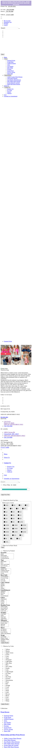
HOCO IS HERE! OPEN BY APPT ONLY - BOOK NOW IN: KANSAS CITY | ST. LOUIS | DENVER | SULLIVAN (16, 3)
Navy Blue (9, 666)
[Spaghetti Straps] (5, 639)
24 (6, 518)
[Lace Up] (5, 579)
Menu (2, 54)
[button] (5, 57)
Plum (7, 682)
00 (14, 505)
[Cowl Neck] (5, 614)
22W (7, 528)
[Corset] (6, 573)
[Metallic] (3, 585)
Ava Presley (7, 722)
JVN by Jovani (8, 729)
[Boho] (5, 563)
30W (16, 532)
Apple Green (9, 653)
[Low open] (5, 581)
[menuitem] (17, 20)
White (7, 701)
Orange (8, 685)
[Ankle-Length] (4, 606)
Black (7, 695)
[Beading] (4, 593)
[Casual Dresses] (7, 557)
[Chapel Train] (4, 609)
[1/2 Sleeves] (6, 629)
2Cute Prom (7, 717)
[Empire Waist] (5, 623)
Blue (7, 665)
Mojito (8, 651)
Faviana (6, 726)
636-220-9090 (10, 9)
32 (13, 522)
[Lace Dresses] (5, 566)
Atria (5, 721)
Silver (7, 699)
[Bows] (4, 594)
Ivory (7, 689)
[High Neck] (5, 617)
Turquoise (9, 659)
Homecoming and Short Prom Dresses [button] (13, 735)
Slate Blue (9, 663)
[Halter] (5, 615)
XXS (7, 535)
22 (20, 515)
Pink (7, 675)
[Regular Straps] (5, 638)
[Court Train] (4, 611)
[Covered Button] (5, 576)
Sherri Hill (7, 731)
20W (24, 525)
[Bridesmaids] (7, 555)
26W (24, 528)
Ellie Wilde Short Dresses (11, 743)
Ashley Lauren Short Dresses (12, 738)
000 (7, 505)
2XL (7, 542)
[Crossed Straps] (5, 578)
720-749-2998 (9, 11)
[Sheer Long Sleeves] (6, 633)
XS (15, 535)
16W (7, 525)
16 (20, 512)
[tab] (17, 463)
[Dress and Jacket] (5, 564)
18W (16, 525)
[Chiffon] (3, 600)
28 (20, 518)
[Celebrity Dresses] (6, 570)
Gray (7, 697)
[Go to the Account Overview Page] (1, 18)
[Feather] (3, 602)
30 (6, 522)
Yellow (8, 649)
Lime (7, 656)
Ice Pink (8, 673)
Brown (8, 694)
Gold (7, 692)
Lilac (7, 670)
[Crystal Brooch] (4, 596)
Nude (7, 690)
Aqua (7, 658)
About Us (7, 457)
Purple (8, 668)
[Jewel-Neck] (5, 618)
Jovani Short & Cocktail (11, 745)
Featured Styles (8, 341)
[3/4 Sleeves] (6, 630)
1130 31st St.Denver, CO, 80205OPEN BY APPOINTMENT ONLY (13, 423)
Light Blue (9, 661)
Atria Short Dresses (10, 740)
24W (16, 528)
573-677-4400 (10, 14)
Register (6, 23)
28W (7, 532)
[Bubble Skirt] (6, 569)
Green (7, 654)
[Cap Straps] (5, 637)
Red (7, 683)
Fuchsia (8, 678)
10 (25, 508)
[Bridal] (7, 554)
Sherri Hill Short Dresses (11, 747)
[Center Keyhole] (6, 572)
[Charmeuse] (3, 599)
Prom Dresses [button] (5, 712)
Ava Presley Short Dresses (12, 742)
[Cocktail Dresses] (7, 558)
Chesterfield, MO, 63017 (11, 434)
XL (19, 538)
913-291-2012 (12, 6)
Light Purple (9, 671)
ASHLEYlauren (8, 719)
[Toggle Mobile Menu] (1, 449)
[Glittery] (3, 584)
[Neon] (3, 587)
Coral (7, 687)
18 (6, 515)
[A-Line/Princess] (5, 621)
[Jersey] (3, 603)
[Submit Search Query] (19, 482)
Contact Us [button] (7, 463)
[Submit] (19, 28)
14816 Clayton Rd (9, 432)
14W (21, 522)
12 (6, 512)
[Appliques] (4, 591)
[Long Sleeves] (6, 632)
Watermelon (9, 680)
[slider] (28, 489)
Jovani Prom (7, 727)
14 (13, 512)
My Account (7, 20)
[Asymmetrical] (4, 608)
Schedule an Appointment (11, 478)
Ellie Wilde (7, 724)
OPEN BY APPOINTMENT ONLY (14, 435)
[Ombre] (3, 588)
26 (13, 518)
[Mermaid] (5, 624)
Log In (5, 25)
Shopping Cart (7, 22)
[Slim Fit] (5, 626)
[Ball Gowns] (5, 561)
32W (24, 532)
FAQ (5, 475)
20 (13, 515)
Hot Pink (8, 677)
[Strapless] (5, 641)
